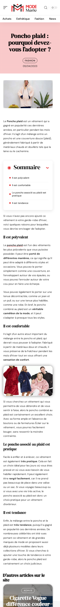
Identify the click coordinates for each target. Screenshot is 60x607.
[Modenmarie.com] (24, 7)
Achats (28, 590)
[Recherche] (45, 7)
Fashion (30, 60)
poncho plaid (15, 245)
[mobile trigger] (6, 7)
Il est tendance (20, 203)
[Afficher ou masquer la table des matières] (44, 168)
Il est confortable (21, 185)
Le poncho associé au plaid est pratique (29, 194)
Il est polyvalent (20, 177)
